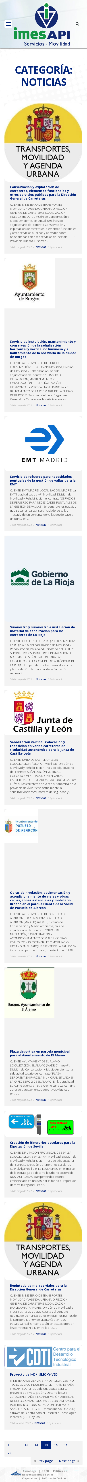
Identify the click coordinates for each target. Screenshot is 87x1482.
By (56, 247)
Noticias (41, 247)
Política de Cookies (54, 1478)
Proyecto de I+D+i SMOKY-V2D (34, 1374)
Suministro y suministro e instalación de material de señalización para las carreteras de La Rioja (42, 631)
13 (36, 1445)
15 (56, 1445)
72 (9, 1453)
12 (26, 1445)
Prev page (45, 1461)
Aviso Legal (30, 1471)
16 (65, 1445)
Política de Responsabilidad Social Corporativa (44, 1474)
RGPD (45, 1471)
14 (46, 1445)
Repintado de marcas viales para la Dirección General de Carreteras (38, 1287)
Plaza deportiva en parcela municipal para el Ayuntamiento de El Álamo (40, 1053)
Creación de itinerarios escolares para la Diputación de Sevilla (42, 1144)
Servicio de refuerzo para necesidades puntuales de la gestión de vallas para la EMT (43, 480)
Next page (67, 1461)
